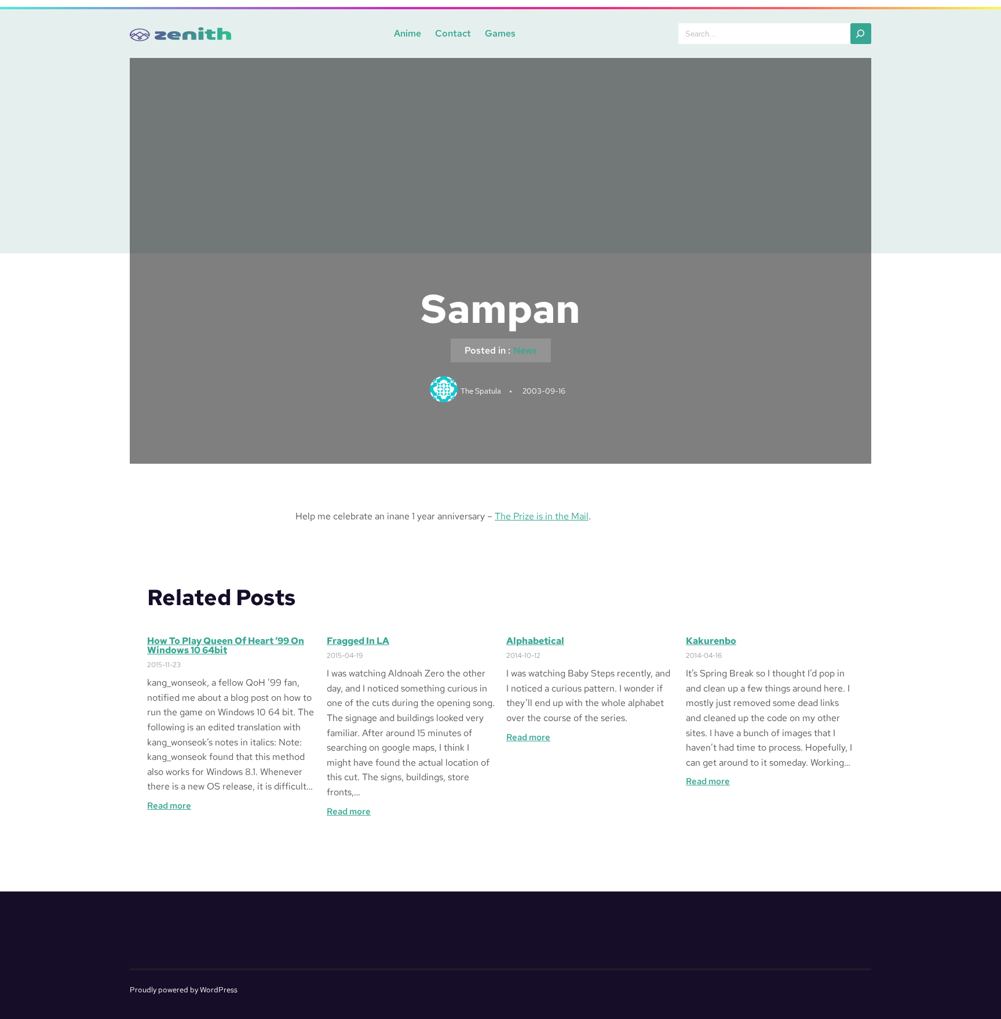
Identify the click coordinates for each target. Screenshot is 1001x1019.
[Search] (860, 33)
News (525, 350)
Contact (453, 33)
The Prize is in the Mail (542, 516)
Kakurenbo (711, 641)
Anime (407, 33)
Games (500, 33)
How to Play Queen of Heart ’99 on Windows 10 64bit (225, 645)
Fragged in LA (358, 641)
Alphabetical (535, 641)
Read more (169, 806)
